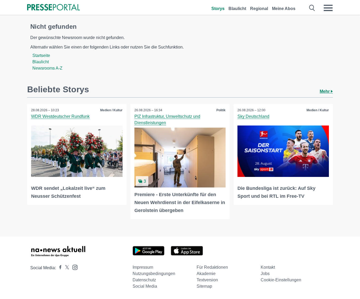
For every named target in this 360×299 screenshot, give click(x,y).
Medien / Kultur (111, 110)
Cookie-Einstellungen (281, 280)
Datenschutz (144, 280)
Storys (218, 8)
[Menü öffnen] (328, 8)
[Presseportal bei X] (65, 268)
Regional (259, 8)
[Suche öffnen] (312, 8)
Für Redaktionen (212, 267)
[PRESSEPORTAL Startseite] (53, 7)
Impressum (143, 267)
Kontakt (268, 267)
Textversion (207, 280)
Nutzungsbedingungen (154, 273)
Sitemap (204, 286)
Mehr (325, 91)
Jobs (265, 273)
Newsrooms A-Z (47, 68)
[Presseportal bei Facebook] (59, 268)
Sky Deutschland (253, 116)
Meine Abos (283, 8)
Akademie (206, 273)
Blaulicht (237, 8)
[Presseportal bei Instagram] (73, 267)
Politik (221, 110)
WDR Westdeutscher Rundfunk (60, 116)
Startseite (41, 55)
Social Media (145, 286)
